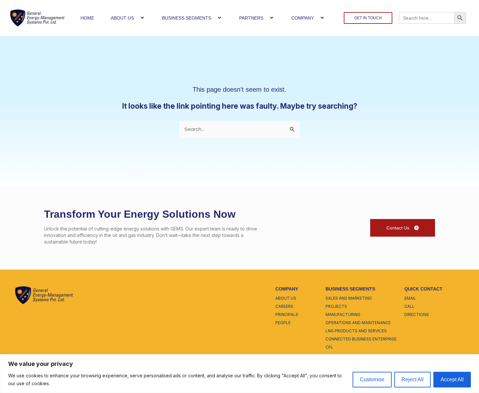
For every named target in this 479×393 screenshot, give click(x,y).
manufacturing (343, 314)
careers (284, 306)
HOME (87, 18)
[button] (137, 18)
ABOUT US (122, 18)
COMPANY (302, 18)
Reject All (412, 379)
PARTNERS (251, 18)
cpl (329, 347)
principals (286, 314)
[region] (239, 373)
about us (285, 298)
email (410, 298)
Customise (372, 379)
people (283, 322)
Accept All (452, 379)
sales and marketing (349, 298)
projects (336, 306)
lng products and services (356, 330)
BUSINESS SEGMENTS (186, 18)
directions (416, 314)
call (409, 306)
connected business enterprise (361, 339)
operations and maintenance (358, 322)
